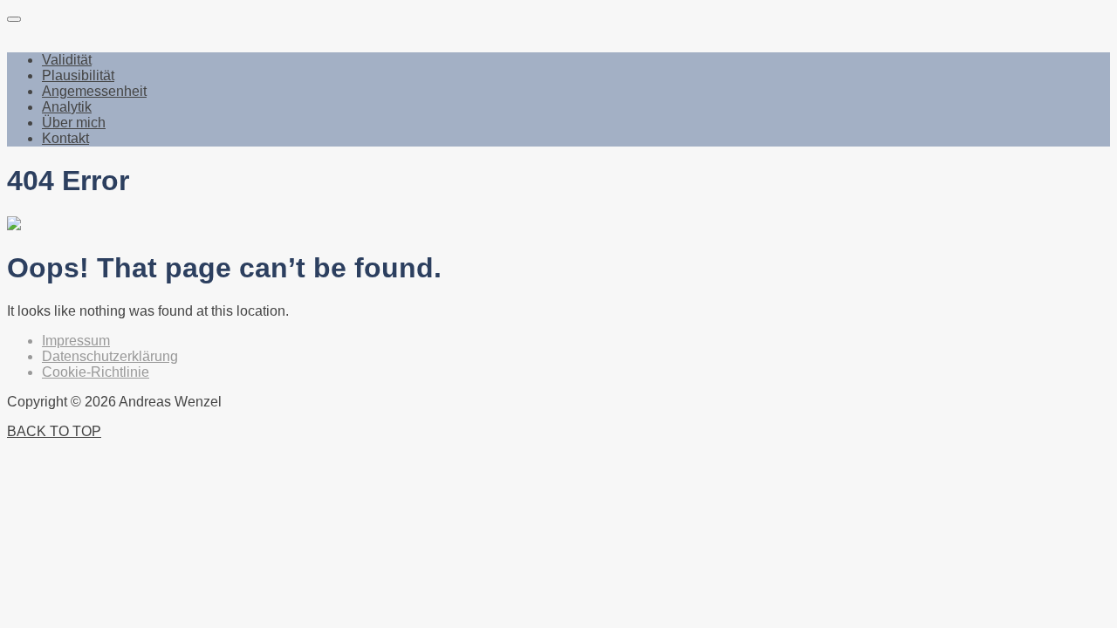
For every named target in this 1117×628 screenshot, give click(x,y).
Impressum (76, 340)
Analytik (67, 106)
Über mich (74, 122)
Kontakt (65, 138)
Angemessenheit (94, 91)
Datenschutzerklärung (110, 356)
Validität (67, 59)
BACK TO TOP (54, 431)
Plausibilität (78, 75)
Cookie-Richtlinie (95, 372)
